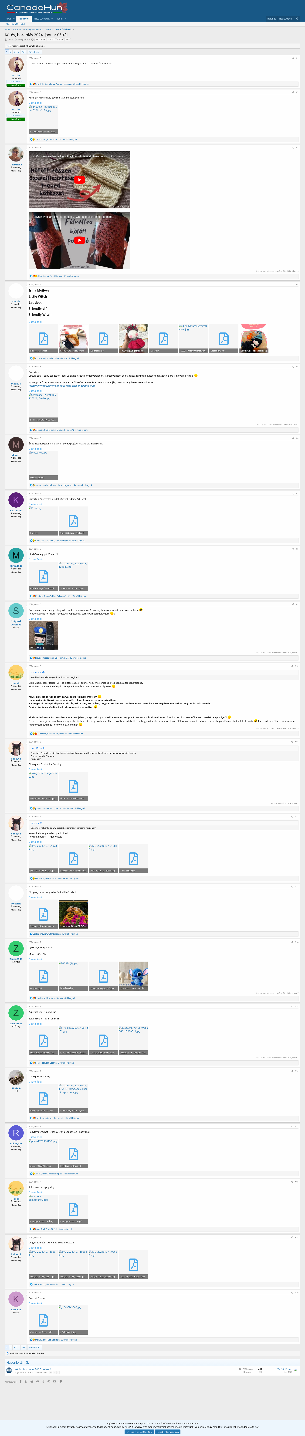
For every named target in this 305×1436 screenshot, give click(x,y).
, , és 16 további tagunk (55, 934)
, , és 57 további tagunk (54, 1062)
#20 (296, 1292)
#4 (297, 284)
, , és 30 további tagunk (63, 485)
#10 (296, 666)
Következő (34, 51)
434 (23, 51)
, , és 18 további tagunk (60, 658)
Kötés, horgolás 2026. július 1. (33, 1369)
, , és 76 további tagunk (58, 276)
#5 (297, 366)
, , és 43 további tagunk (60, 733)
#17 (296, 1126)
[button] (14, 19)
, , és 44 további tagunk (60, 808)
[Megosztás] (293, 58)
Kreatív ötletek (41, 1372)
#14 (296, 942)
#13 (296, 886)
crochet (51, 39)
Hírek (8, 18)
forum (60, 39)
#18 (296, 1181)
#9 (297, 604)
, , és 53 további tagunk (61, 84)
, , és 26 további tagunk (56, 139)
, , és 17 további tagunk (56, 1173)
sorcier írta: (36, 672)
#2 (297, 92)
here (67, 39)
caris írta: (35, 823)
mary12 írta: (36, 748)
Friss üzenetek (42, 18)
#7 (297, 493)
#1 (297, 58)
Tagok (60, 18)
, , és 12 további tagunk (61, 430)
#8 (297, 549)
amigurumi (40, 39)
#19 (296, 1237)
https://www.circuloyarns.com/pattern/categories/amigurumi (62, 385)
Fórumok (24, 18)
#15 (296, 1006)
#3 (297, 147)
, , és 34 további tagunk (55, 998)
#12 (296, 816)
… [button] (18, 51)
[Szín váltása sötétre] (297, 19)
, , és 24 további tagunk (60, 540)
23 (54, 1372)
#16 (296, 1071)
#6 (297, 438)
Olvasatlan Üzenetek (15, 24)
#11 (296, 741)
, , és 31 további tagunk (57, 358)
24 (58, 1372)
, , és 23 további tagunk (53, 1284)
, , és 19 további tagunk (57, 1118)
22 (51, 1372)
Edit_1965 (288, 1372)
